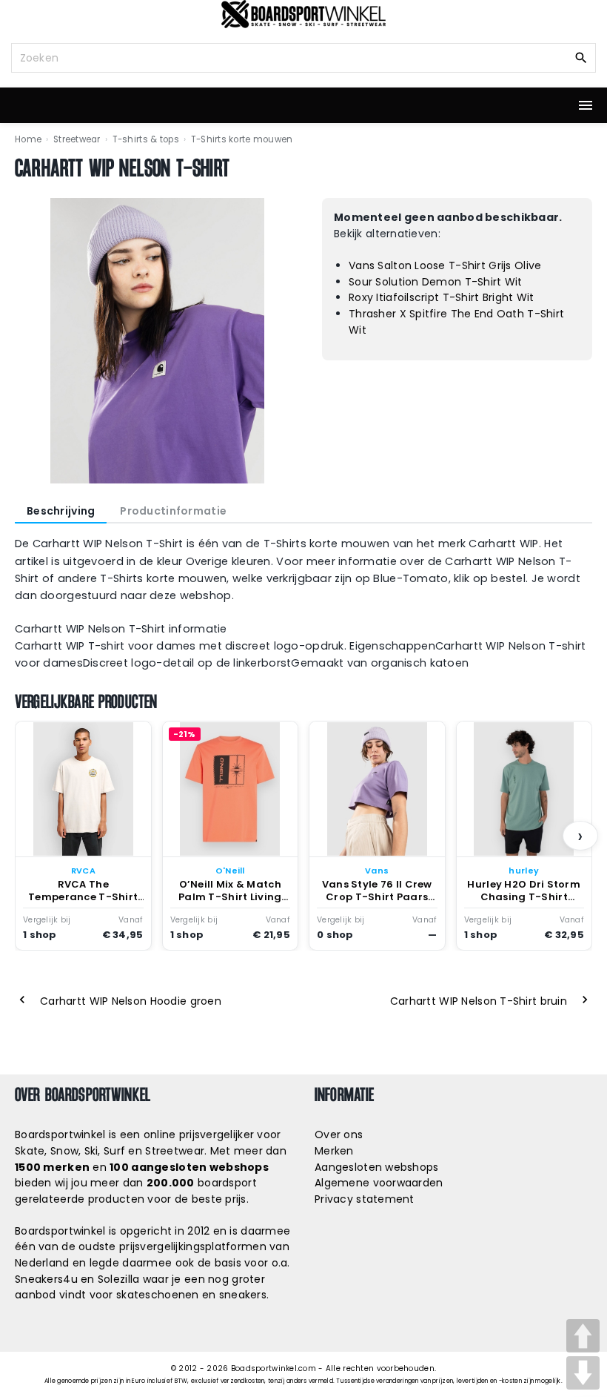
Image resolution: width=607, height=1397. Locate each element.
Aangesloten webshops (377, 1167)
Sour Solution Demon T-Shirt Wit (436, 281)
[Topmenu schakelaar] (585, 105)
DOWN (583, 1373)
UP (583, 1336)
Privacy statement (365, 1199)
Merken (334, 1150)
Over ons (339, 1134)
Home (28, 139)
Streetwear (77, 139)
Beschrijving (61, 510)
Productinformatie (173, 510)
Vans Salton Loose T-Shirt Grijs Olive (445, 265)
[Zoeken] (581, 57)
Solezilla (119, 1279)
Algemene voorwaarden (379, 1182)
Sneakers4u (46, 1279)
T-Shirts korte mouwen (242, 139)
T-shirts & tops (146, 139)
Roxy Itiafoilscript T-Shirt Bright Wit (441, 297)
